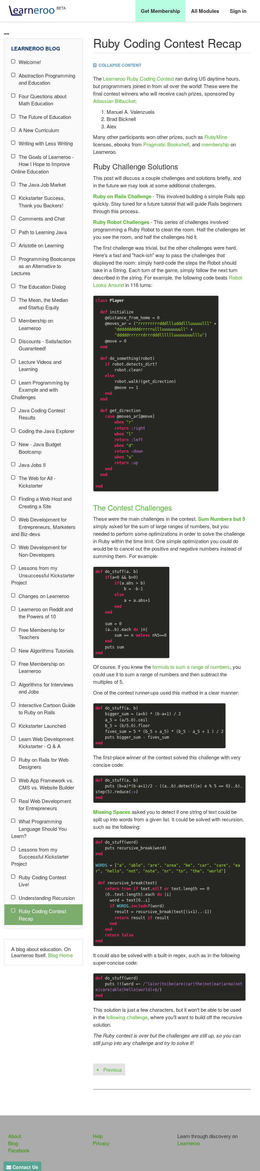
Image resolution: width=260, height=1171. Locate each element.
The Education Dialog (42, 286)
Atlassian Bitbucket (114, 100)
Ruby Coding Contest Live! (42, 881)
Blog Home (60, 955)
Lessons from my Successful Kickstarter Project (40, 856)
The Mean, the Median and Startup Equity (43, 303)
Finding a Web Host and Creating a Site (45, 502)
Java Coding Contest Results (42, 414)
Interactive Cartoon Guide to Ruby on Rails (47, 708)
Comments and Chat (42, 218)
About (14, 1135)
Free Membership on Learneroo (41, 667)
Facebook (19, 1150)
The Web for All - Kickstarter (37, 481)
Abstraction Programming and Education (47, 79)
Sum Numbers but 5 (221, 518)
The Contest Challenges (132, 507)
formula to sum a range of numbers (191, 666)
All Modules (205, 11)
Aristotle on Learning (41, 245)
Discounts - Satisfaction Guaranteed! (45, 344)
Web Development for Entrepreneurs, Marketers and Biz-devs (43, 526)
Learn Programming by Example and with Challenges (40, 389)
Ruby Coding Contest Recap (42, 914)
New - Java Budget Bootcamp (40, 447)
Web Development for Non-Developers (43, 550)
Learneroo (188, 1143)
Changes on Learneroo (44, 595)
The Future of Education (45, 116)
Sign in (238, 11)
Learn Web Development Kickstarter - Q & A (46, 742)
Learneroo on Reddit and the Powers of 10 (46, 612)
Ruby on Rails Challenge (122, 196)
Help (98, 1135)
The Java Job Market (42, 184)
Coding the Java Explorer (46, 430)
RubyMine (215, 136)
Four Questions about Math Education (42, 100)
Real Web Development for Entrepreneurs (45, 804)
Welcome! (30, 61)
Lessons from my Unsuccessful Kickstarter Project (42, 575)
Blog (13, 1143)
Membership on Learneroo (36, 324)
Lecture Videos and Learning (40, 365)
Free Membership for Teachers (42, 633)
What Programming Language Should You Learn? (39, 828)
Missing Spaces (111, 812)
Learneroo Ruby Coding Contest (138, 78)
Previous (112, 1069)
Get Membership (160, 11)
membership (215, 144)
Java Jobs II (32, 464)
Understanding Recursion (47, 897)
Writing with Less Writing (46, 143)
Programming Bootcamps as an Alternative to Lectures (43, 266)
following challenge (127, 1017)
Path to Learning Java (43, 231)
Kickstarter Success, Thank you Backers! (42, 201)
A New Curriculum (39, 129)
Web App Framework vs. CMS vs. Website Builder (46, 784)
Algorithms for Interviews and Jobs (46, 688)
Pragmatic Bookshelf (166, 144)
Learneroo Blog (35, 48)
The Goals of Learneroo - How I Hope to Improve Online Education (42, 164)
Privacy (101, 1143)
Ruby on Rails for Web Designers (43, 763)
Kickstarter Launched (42, 725)
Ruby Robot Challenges (121, 222)
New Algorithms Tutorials (46, 650)
